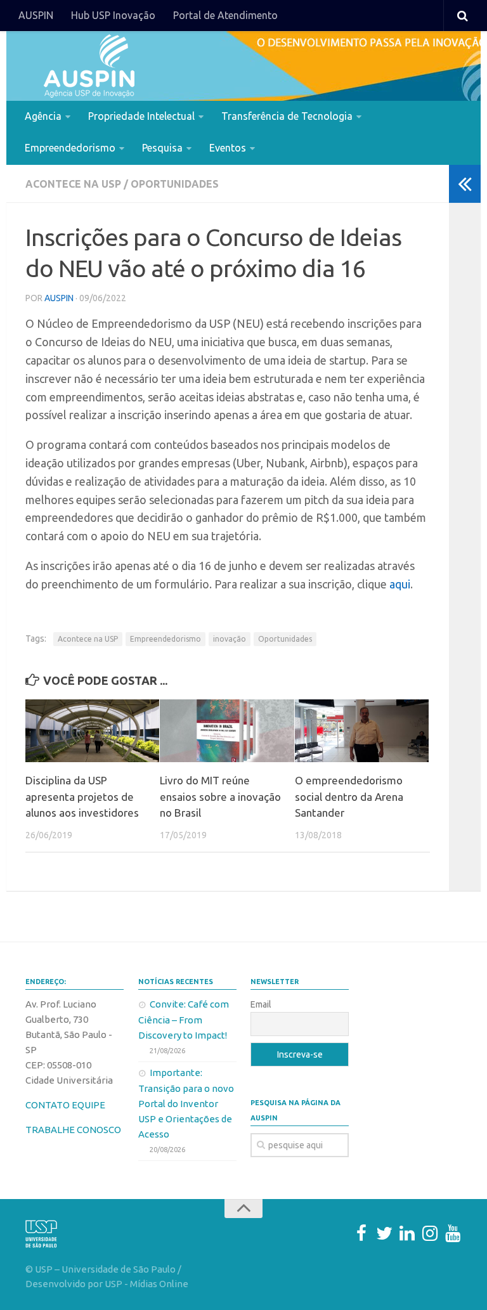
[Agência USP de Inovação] (88, 66)
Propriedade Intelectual (141, 116)
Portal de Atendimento (225, 15)
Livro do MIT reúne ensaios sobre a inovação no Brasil (220, 796)
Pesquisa (162, 147)
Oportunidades (175, 184)
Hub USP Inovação (113, 15)
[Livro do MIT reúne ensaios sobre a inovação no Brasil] (227, 731)
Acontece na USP (73, 184)
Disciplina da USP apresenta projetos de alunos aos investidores (82, 796)
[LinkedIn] (407, 1233)
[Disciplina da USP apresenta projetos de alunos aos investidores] (92, 731)
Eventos (227, 147)
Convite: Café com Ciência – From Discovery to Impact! (183, 1020)
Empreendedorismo (70, 147)
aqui (399, 584)
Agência (43, 116)
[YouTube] (453, 1233)
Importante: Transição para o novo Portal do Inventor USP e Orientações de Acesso (186, 1103)
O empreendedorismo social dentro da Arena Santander (349, 796)
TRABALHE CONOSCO (73, 1129)
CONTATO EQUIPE (65, 1104)
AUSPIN (35, 15)
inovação (229, 639)
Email (260, 1004)
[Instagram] (430, 1233)
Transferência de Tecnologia (287, 116)
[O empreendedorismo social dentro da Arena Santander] (362, 731)
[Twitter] (384, 1233)
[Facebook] (361, 1233)
